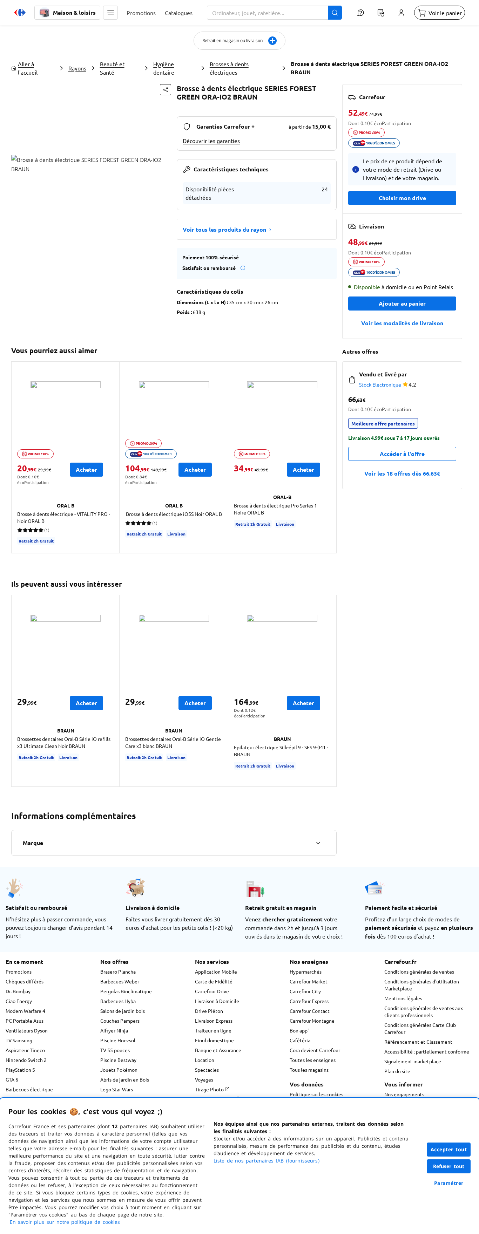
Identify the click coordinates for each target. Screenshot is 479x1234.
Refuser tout (449, 1166)
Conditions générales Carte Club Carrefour (420, 1028)
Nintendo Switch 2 (26, 1060)
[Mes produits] (380, 13)
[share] (165, 89)
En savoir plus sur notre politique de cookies (65, 1222)
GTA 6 (12, 1079)
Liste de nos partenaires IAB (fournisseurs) (266, 1160)
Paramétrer (449, 1183)
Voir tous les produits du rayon (224, 229)
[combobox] (274, 13)
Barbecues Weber (119, 981)
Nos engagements (404, 1094)
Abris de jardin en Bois (124, 1079)
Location (204, 1060)
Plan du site (397, 1071)
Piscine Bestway (118, 1060)
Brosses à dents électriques (229, 68)
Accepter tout (449, 1149)
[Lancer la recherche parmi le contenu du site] (335, 12)
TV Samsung (19, 1040)
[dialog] (239, 1166)
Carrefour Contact (310, 1011)
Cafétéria (300, 1040)
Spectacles (207, 1069)
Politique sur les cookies (316, 1094)
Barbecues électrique (29, 1089)
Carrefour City (305, 991)
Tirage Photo (210, 1089)
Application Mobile (216, 971)
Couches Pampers (120, 1020)
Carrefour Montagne (312, 1020)
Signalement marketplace (412, 1061)
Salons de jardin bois (122, 1011)
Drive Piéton (209, 1011)
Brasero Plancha (118, 971)
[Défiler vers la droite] (328, 457)
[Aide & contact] (360, 13)
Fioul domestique (214, 1040)
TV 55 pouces (115, 1050)
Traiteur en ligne (213, 1030)
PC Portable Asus (24, 1020)
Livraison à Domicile (217, 1001)
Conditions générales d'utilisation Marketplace (421, 984)
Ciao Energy (19, 1001)
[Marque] (318, 843)
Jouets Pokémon (118, 1069)
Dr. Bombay (18, 991)
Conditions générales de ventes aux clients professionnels (423, 1011)
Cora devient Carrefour (315, 1050)
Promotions (19, 971)
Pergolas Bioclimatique (126, 991)
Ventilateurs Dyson (27, 1030)
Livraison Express (213, 1020)
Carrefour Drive (212, 991)
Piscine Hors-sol (117, 1040)
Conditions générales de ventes (419, 971)
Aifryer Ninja (114, 1030)
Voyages (204, 1079)
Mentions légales (403, 998)
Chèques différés (24, 981)
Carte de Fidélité (213, 981)
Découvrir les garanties (211, 140)
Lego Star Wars (116, 1089)
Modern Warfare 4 (25, 1011)
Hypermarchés (306, 971)
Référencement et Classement (418, 1041)
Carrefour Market (309, 981)
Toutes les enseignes (313, 1060)
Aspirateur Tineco (25, 1050)
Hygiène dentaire (163, 68)
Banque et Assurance (218, 1050)
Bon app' (299, 1030)
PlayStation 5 (20, 1069)
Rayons (77, 67)
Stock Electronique (380, 384)
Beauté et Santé (112, 68)
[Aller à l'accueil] (20, 13)
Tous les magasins (309, 1069)
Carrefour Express (309, 1001)
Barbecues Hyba (118, 1001)
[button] (110, 13)
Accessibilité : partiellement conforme (426, 1051)
